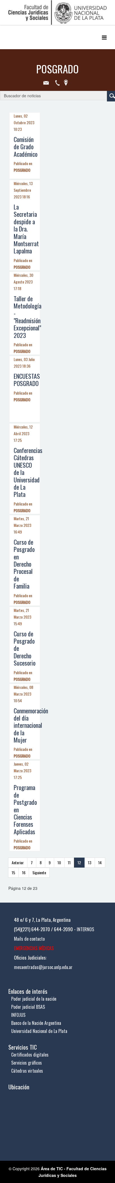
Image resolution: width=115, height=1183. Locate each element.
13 (89, 862)
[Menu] (104, 37)
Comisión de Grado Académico (25, 146)
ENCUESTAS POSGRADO (27, 380)
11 (69, 862)
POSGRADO (22, 170)
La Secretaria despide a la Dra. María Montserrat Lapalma (26, 228)
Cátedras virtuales (27, 1070)
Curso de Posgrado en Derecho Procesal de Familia (24, 563)
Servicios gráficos (26, 1062)
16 (23, 872)
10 (59, 862)
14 (100, 862)
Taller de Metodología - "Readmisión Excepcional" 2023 (27, 317)
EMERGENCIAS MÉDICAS (34, 948)
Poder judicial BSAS (28, 1006)
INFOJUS (18, 1015)
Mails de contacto (29, 938)
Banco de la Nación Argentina (36, 1023)
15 (13, 872)
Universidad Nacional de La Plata (39, 1031)
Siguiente (39, 872)
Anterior (18, 862)
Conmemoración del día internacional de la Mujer (31, 725)
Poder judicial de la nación (33, 998)
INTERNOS (85, 929)
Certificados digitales (30, 1054)
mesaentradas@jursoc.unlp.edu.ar (43, 967)
